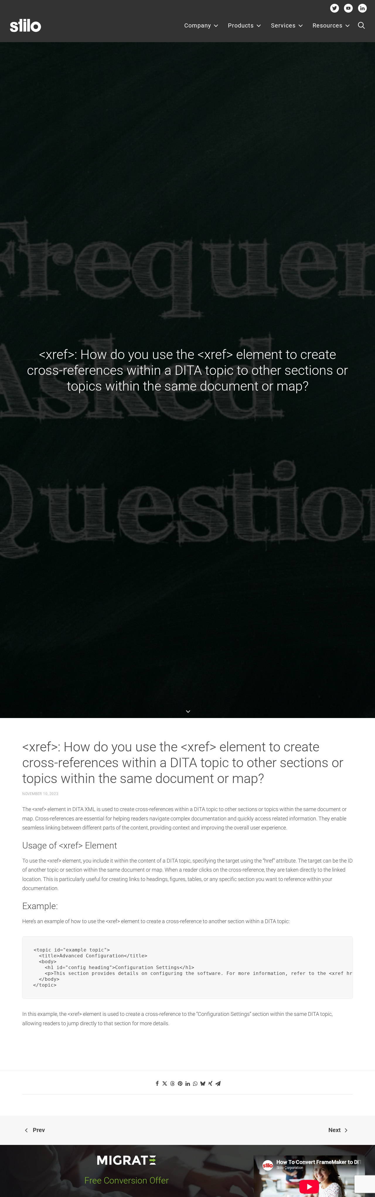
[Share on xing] (210, 1083)
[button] (361, 25)
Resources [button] (327, 25)
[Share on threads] (172, 1083)
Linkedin (362, 8)
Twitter (334, 8)
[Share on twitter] (164, 1083)
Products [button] (241, 25)
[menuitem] (201, 25)
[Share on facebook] (157, 1083)
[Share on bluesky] (202, 1083)
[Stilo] (25, 25)
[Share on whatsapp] (195, 1083)
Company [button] (197, 25)
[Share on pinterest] (179, 1083)
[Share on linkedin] (187, 1083)
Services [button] (283, 25)
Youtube (348, 8)
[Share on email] (217, 1083)
